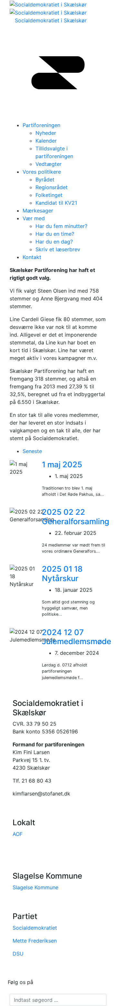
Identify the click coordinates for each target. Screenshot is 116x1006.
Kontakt (32, 257)
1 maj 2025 (62, 464)
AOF (18, 834)
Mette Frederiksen (35, 940)
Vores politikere (42, 171)
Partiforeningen (41, 125)
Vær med (34, 218)
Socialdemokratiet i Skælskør (51, 20)
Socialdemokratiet (35, 928)
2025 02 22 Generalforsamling (75, 516)
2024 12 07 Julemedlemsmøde (76, 637)
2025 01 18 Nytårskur (62, 573)
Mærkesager (38, 210)
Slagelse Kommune (35, 887)
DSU (18, 953)
